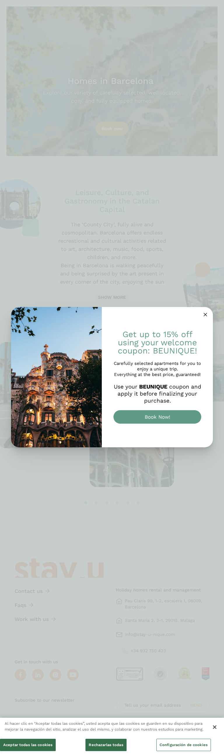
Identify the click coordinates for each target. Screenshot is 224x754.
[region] (112, 736)
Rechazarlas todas (106, 745)
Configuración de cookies (184, 745)
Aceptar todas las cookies (27, 745)
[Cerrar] (214, 727)
